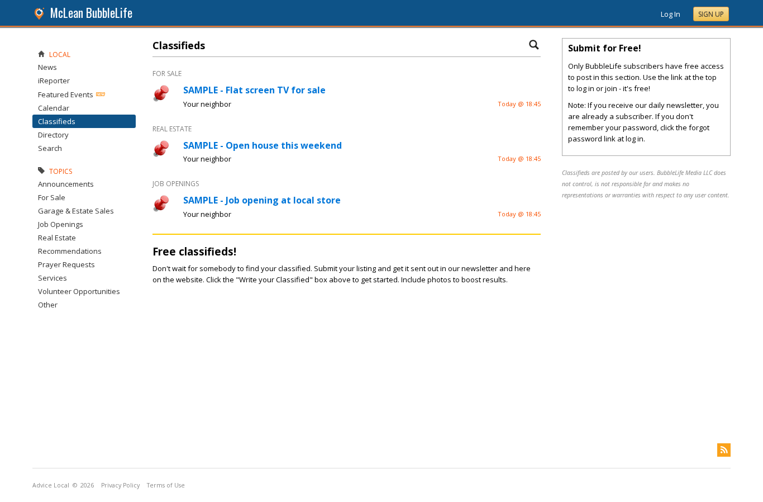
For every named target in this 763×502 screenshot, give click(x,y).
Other (48, 305)
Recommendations (70, 251)
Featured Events (65, 94)
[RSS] (724, 450)
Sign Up (711, 14)
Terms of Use (166, 485)
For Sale (51, 197)
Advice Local (50, 485)
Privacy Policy (120, 485)
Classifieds (56, 121)
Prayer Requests (66, 264)
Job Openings (60, 224)
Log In (670, 14)
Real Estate (57, 238)
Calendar (53, 108)
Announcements (66, 184)
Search (50, 148)
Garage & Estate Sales (76, 211)
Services (52, 278)
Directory (53, 135)
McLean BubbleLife (91, 12)
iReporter (54, 80)
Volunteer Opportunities (79, 291)
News (47, 67)
